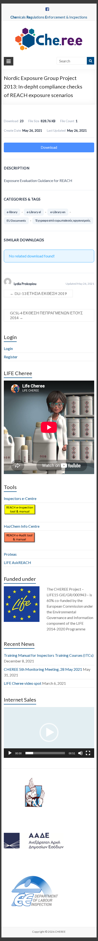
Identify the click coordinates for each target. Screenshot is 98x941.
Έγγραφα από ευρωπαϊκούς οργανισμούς (62, 220)
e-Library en (57, 212)
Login (8, 348)
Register (11, 356)
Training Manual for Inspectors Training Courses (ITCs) (48, 655)
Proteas (10, 554)
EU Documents (16, 220)
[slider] (45, 753)
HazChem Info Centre (21, 526)
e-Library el (34, 212)
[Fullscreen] (88, 753)
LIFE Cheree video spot (22, 683)
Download (49, 147)
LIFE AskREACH (17, 562)
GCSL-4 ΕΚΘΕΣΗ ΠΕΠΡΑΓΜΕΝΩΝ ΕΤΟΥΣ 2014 (46, 315)
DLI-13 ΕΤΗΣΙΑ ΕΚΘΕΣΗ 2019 (38, 293)
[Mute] (80, 753)
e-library (12, 212)
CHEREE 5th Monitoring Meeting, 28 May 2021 (43, 669)
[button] (49, 732)
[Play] (10, 753)
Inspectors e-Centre (20, 498)
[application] (49, 732)
